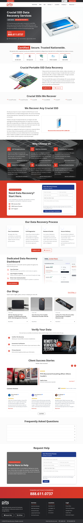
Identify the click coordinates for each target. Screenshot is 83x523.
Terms (51, 208)
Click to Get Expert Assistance (52, 211)
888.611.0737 (41, 493)
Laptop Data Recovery (35, 512)
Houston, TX (50, 510)
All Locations (51, 512)
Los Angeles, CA (51, 508)
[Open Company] (66, 4)
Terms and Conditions (70, 508)
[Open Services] (52, 4)
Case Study (71, 381)
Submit (46, 481)
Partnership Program (70, 515)
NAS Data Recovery (35, 515)
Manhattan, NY (51, 506)
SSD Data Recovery (35, 510)
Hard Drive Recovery (35, 506)
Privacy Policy (47, 208)
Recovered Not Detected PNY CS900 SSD (59, 130)
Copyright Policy (69, 510)
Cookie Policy (68, 512)
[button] (59, 344)
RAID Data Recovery (35, 508)
